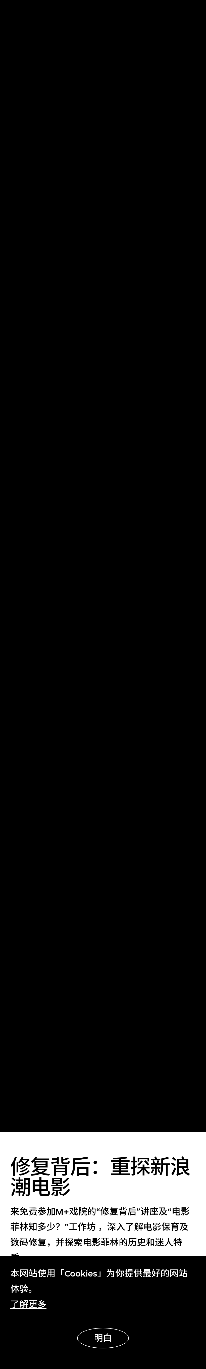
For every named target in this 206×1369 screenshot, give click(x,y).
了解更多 (28, 1304)
